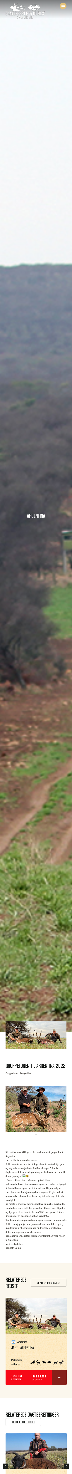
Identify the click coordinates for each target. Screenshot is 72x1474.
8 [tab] (34, 1125)
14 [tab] (56, 1125)
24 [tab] (34, 1130)
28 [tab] (49, 1130)
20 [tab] (19, 1130)
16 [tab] (64, 1125)
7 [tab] (30, 1125)
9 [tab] (38, 1125)
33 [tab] (36, 1134)
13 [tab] (52, 1125)
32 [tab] (64, 1130)
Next (60, 1108)
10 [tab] (41, 1125)
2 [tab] (12, 1125)
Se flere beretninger (23, 1422)
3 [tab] (16, 1125)
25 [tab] (38, 1130)
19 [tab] (16, 1130)
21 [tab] (23, 1130)
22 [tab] (27, 1130)
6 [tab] (27, 1125)
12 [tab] (49, 1125)
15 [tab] (60, 1125)
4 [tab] (19, 1125)
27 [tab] (45, 1130)
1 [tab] (8, 1125)
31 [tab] (60, 1130)
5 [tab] (23, 1125)
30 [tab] (56, 1130)
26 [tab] (41, 1130)
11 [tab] (45, 1125)
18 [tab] (12, 1130)
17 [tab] (8, 1130)
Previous (12, 1108)
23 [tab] (30, 1130)
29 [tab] (52, 1130)
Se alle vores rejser (48, 1282)
